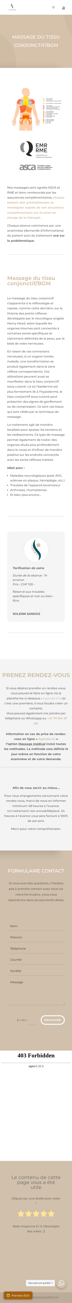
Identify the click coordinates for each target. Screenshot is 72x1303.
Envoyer (52, 1020)
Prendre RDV (20, 1295)
